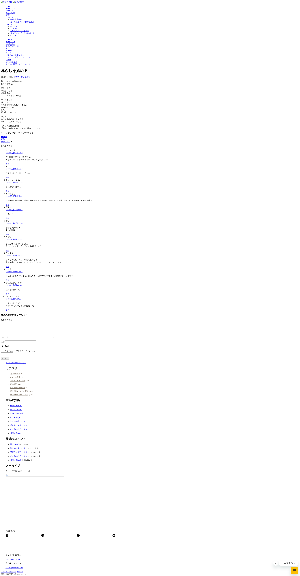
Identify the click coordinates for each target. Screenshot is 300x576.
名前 (3, 342)
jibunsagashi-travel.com (14, 568)
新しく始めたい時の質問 (19, 391)
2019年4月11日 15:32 (14, 272)
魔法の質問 (10, 13)
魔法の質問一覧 (12, 46)
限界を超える (16, 406)
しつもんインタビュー (19, 31)
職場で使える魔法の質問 (19, 395)
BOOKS (13, 26)
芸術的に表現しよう (18, 425)
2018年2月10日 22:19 (14, 153)
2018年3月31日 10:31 (14, 196)
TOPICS (9, 6)
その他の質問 (15, 374)
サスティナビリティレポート (22, 33)
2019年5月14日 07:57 (14, 299)
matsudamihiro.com (13, 559)
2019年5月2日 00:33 (14, 285)
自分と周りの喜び (17, 413)
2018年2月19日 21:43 (14, 182)
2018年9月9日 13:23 (14, 239)
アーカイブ (10, 471)
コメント (4, 337)
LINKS (13, 36)
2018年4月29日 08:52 (14, 210)
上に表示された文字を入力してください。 (19, 351)
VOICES (13, 28)
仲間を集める (16, 433)
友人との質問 (15, 377)
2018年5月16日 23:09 (14, 223)
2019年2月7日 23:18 (14, 256)
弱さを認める (16, 410)
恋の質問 (13, 384)
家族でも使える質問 (22, 77)
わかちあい (5, 142)
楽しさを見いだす (17, 421)
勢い (4, 139)
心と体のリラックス (18, 429)
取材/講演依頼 (16, 19)
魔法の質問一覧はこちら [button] (16, 363)
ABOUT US (10, 8)
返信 (7, 164)
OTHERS (9, 24)
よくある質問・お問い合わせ (22, 22)
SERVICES (10, 11)
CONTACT (10, 17)
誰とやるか (15, 417)
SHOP (8, 15)
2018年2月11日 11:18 (14, 169)
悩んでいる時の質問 (17, 388)
